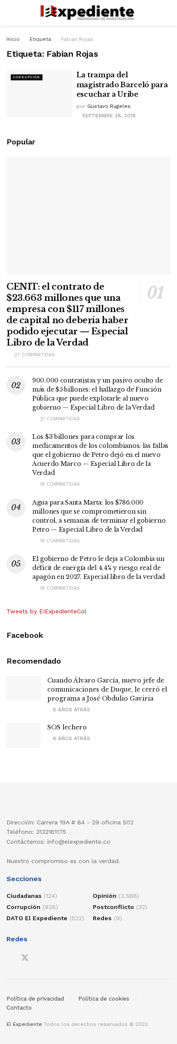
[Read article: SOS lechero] (23, 735)
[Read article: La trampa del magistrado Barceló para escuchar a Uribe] (39, 93)
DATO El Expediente (36, 918)
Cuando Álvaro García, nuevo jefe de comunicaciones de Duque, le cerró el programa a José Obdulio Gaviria (107, 689)
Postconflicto (113, 906)
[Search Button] (167, 13)
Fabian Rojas (77, 39)
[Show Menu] (10, 13)
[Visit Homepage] (89, 12)
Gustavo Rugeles (109, 106)
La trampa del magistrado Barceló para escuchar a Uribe (122, 84)
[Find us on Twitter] (25, 958)
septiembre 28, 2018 (108, 116)
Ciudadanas (24, 895)
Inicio (13, 39)
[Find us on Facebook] (9, 958)
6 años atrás (70, 738)
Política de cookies (103, 998)
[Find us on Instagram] (40, 958)
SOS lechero (67, 727)
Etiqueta (40, 39)
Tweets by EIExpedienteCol (46, 611)
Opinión (104, 895)
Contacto (19, 1007)
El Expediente (24, 1024)
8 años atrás (70, 710)
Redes (102, 918)
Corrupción (26, 77)
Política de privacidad (35, 998)
